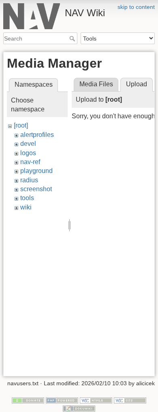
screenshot (36, 189)
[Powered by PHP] (62, 400)
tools (27, 197)
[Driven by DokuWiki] (79, 408)
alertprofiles (37, 134)
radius (29, 180)
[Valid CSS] (130, 400)
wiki (26, 207)
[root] (21, 125)
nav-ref (30, 161)
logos (28, 152)
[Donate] (28, 400)
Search (73, 38)
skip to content (136, 7)
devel (28, 143)
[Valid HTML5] (96, 400)
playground (36, 170)
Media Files (96, 84)
